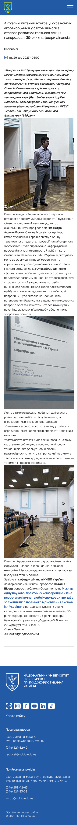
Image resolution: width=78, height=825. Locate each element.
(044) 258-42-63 (16, 787)
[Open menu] (70, 8)
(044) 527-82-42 (16, 748)
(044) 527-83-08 (16, 791)
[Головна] (8, 7)
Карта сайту (15, 715)
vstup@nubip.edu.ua (19, 798)
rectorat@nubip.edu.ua (21, 754)
